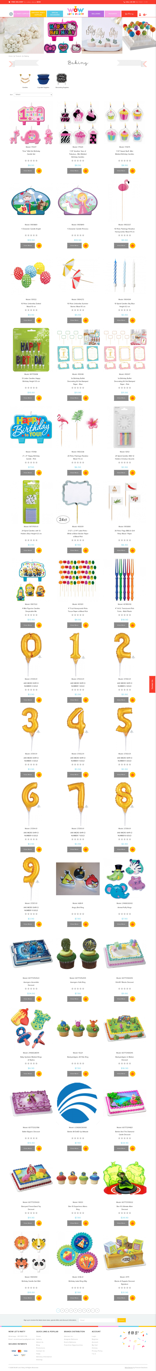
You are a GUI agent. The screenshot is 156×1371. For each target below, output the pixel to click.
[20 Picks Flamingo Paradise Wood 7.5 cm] (78, 427)
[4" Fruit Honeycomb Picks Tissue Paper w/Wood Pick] (78, 580)
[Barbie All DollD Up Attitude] (78, 1103)
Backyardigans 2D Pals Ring (77, 1057)
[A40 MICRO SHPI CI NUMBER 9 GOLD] (31, 879)
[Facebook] (129, 1333)
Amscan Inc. (68, 1336)
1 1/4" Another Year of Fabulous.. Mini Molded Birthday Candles (78, 154)
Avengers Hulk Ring (77, 982)
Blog (38, 1345)
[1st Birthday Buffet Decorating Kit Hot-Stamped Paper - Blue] (78, 350)
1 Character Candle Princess (77, 229)
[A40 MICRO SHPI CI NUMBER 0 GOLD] (31, 654)
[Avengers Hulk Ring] (78, 953)
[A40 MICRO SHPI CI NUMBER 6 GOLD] (31, 804)
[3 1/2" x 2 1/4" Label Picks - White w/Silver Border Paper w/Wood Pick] (78, 502)
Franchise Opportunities (73, 1345)
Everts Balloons (70, 1342)
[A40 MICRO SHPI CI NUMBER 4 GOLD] (78, 729)
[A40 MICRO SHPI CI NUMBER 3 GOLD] (31, 729)
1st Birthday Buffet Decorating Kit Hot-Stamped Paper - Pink (124, 381)
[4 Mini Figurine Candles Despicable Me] (31, 580)
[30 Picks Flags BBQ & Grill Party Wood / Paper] (124, 502)
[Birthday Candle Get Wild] (31, 1252)
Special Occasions (55, 14)
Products (18, 56)
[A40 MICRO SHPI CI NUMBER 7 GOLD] (78, 804)
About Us (39, 1342)
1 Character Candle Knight (31, 229)
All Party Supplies (22, 14)
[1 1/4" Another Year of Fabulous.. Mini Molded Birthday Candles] (78, 122)
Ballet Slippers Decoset (31, 1132)
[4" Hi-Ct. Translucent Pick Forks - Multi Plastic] (124, 580)
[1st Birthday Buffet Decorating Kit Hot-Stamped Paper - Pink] (124, 350)
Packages (113, 14)
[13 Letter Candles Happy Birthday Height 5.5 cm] (31, 350)
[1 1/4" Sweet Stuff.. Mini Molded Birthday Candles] (124, 122)
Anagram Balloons (71, 1339)
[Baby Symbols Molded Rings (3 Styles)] (31, 1028)
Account (95, 1342)
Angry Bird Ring (78, 907)
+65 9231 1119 (22, 1336)
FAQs (38, 1354)
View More (28, 171)
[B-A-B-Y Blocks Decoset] (124, 953)
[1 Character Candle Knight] (31, 200)
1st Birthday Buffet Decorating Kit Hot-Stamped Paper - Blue (77, 381)
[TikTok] (136, 1333)
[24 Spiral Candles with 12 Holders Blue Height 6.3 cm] (31, 502)
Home (11, 56)
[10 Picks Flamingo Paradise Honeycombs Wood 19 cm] (124, 200)
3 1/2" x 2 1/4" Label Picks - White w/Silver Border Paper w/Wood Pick (77, 534)
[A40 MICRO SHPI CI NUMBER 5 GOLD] (124, 729)
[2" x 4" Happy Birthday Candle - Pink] (31, 427)
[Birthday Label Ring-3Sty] (78, 1252)
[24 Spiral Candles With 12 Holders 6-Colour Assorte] (124, 427)
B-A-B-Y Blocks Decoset (125, 982)
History (95, 1348)
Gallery (39, 1339)
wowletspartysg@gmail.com (24, 1339)
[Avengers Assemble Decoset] (31, 953)
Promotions (40, 1348)
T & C (94, 1354)
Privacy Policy (97, 1351)
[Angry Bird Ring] (78, 879)
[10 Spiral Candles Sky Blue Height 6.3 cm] (124, 275)
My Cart (95, 1345)
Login (94, 1336)
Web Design (129, 1368)
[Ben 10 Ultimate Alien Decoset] (124, 1178)
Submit (121, 1320)
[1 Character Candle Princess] (78, 200)
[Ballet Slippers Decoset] (31, 1103)
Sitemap (39, 1360)
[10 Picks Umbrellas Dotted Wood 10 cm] (31, 275)
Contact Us (152, 684)
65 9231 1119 (141, 2)
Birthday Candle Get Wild (31, 1281)
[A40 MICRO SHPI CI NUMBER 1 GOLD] (78, 654)
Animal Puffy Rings (125, 907)
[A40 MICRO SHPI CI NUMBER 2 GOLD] (124, 654)
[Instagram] (132, 1333)
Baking (26, 56)
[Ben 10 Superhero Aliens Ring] (78, 1178)
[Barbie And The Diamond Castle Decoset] (124, 1103)
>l (97, 1310)
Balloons (96, 14)
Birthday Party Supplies (38, 14)
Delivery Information (44, 1357)
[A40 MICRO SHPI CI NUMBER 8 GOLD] (124, 804)
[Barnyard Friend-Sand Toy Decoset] (31, 1178)
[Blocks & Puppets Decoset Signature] (124, 1252)
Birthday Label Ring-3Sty (78, 1281)
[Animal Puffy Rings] (124, 879)
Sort (11, 95)
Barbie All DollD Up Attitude (77, 1132)
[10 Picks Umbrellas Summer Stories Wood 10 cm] (78, 275)
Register (95, 1339)
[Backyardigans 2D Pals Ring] (78, 1028)
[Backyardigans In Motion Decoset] (124, 1028)
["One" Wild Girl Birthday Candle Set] (31, 122)
